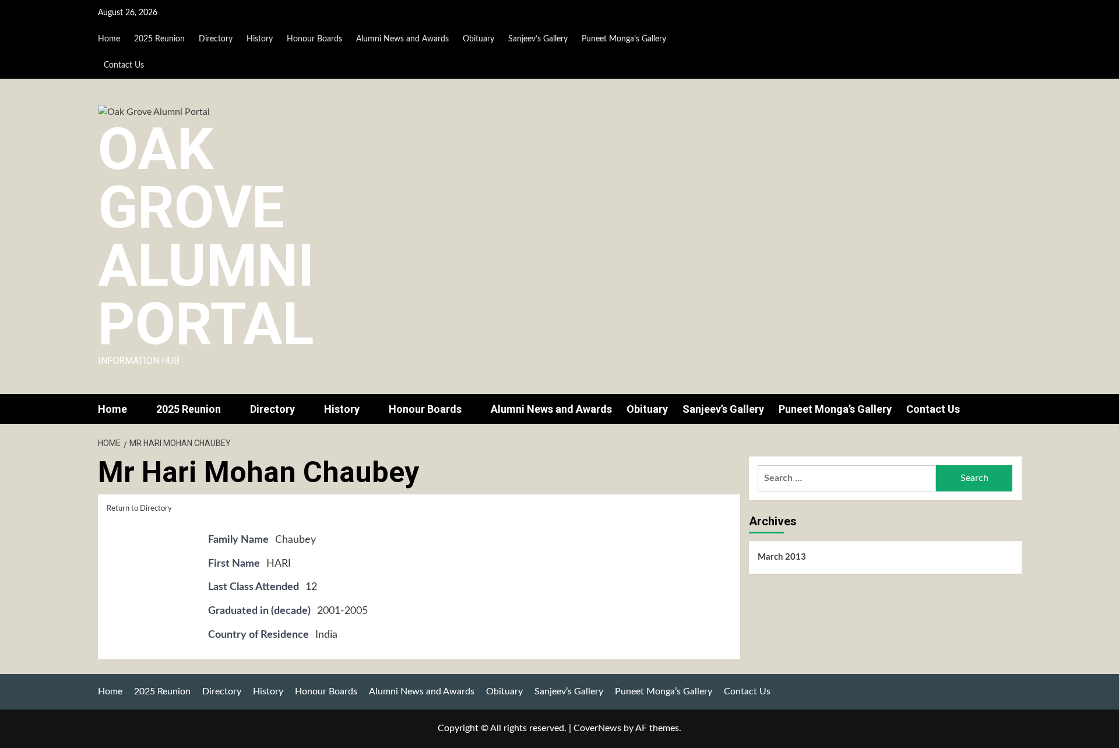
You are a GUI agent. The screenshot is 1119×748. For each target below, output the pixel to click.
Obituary (478, 39)
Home (109, 39)
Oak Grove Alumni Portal (206, 236)
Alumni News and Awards (402, 39)
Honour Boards (314, 39)
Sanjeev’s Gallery (538, 39)
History (260, 39)
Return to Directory (139, 508)
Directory (216, 39)
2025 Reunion (159, 39)
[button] (1014, 409)
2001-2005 (342, 611)
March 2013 (782, 557)
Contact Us (124, 65)
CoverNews (597, 728)
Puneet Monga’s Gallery (624, 39)
